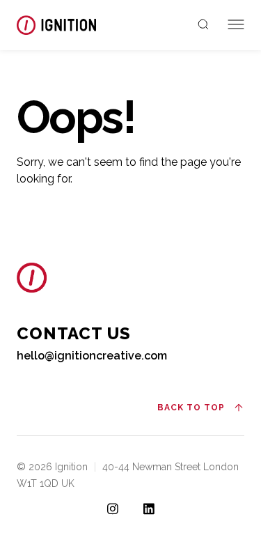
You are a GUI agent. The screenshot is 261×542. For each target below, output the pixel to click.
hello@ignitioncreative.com (92, 355)
